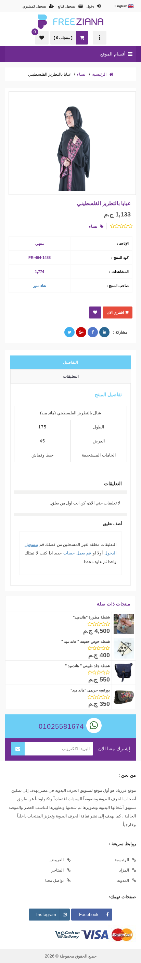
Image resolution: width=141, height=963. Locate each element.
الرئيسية (99, 74)
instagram (46, 914)
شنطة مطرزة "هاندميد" (91, 617)
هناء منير (39, 286)
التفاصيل (70, 362)
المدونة (123, 880)
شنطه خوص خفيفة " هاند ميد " (85, 641)
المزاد (124, 870)
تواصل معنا (54, 880)
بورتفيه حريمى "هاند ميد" (90, 690)
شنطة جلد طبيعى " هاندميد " (87, 666)
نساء (81, 74)
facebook (89, 914)
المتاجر (57, 870)
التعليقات (71, 376)
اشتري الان (116, 312)
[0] (41, 37)
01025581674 (62, 726)
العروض (57, 860)
